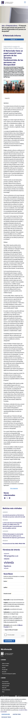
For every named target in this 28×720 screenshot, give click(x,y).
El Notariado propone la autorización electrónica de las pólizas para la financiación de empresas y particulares (14, 536)
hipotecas (7, 566)
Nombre (6, 581)
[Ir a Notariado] (7, 654)
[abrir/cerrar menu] (25, 2)
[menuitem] (6, 664)
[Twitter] (7, 498)
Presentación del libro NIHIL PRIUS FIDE (14, 543)
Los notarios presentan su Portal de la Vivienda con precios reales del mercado (14, 516)
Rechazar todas (6, 717)
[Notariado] (7, 3)
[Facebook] (5, 498)
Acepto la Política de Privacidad (11, 629)
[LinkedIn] (9, 498)
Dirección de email (8, 593)
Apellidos (6, 587)
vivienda (9, 562)
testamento (6, 553)
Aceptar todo (17, 714)
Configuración (5, 714)
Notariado (6, 568)
